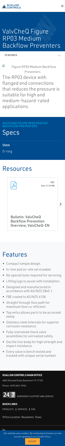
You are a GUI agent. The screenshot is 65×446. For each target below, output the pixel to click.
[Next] (60, 204)
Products (8, 409)
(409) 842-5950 (18, 385)
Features (11, 55)
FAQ (33, 409)
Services (22, 409)
